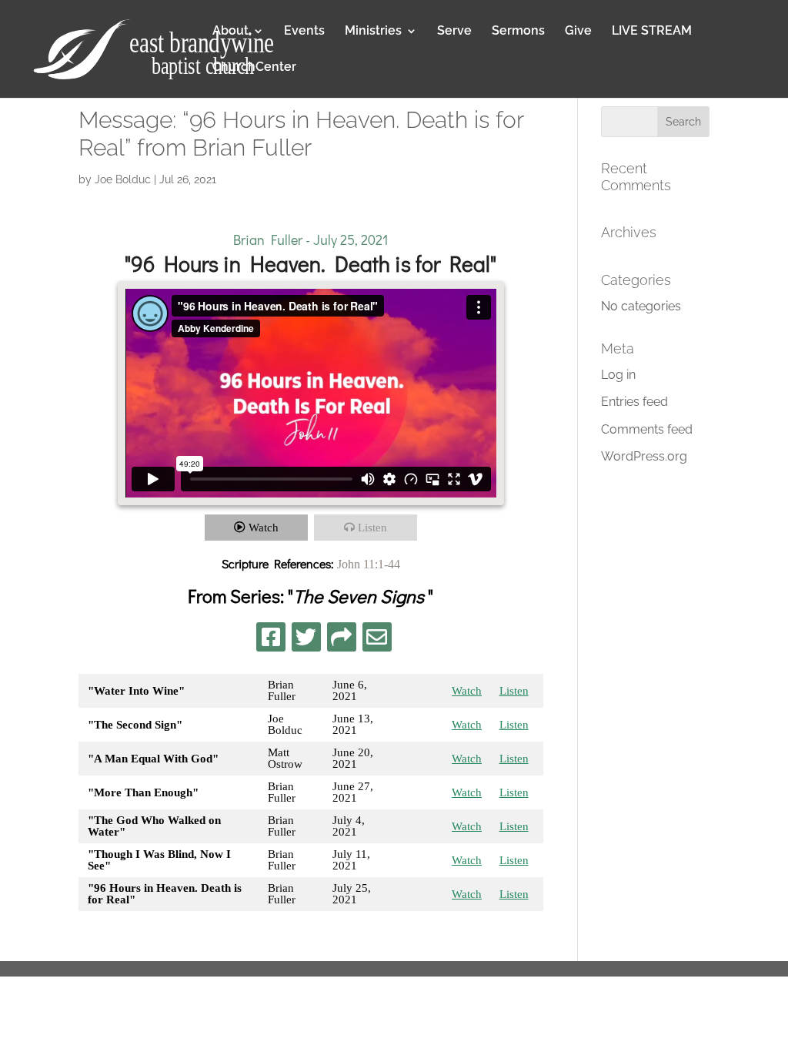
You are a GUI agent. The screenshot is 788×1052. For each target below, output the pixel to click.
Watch (264, 527)
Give (578, 31)
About (230, 31)
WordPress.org (644, 456)
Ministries (373, 31)
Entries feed (634, 401)
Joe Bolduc (123, 179)
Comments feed (647, 429)
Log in (618, 374)
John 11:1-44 (368, 564)
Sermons (518, 31)
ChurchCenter (254, 68)
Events (304, 31)
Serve (454, 31)
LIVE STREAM (652, 31)
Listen (372, 527)
